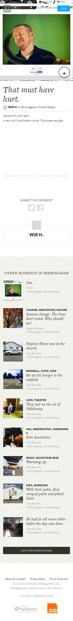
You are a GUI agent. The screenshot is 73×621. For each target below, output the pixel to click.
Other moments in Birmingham (36, 273)
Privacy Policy (37, 579)
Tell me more (36, 141)
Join (63, 8)
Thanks (36, 184)
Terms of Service (58, 579)
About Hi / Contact (15, 579)
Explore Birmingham (36, 550)
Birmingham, (38, 107)
